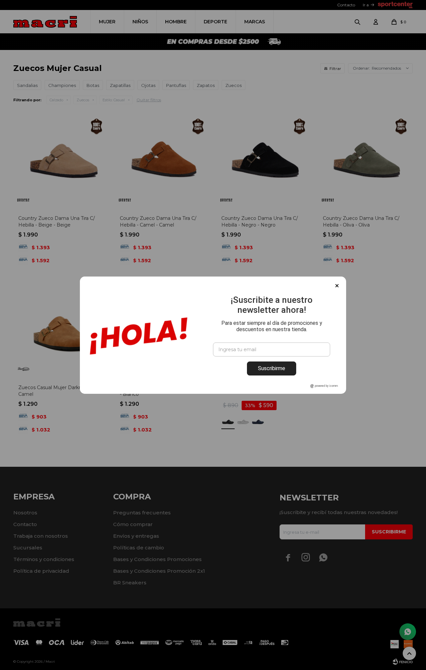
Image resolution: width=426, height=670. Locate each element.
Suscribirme (271, 368)
